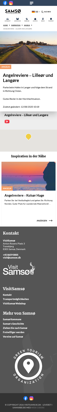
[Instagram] (11, 3)
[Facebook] (5, 3)
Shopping (35, 20)
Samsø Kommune (12, 319)
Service (43, 20)
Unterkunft (8, 20)
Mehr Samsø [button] (32, 3)
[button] (28, 137)
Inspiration (15, 25)
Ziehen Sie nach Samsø (15, 328)
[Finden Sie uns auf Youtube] (7, 121)
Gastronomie (17, 20)
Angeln (27, 25)
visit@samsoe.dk (12, 257)
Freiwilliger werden (13, 332)
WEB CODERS (37, 407)
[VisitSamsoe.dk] (13, 12)
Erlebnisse (26, 20)
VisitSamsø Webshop (14, 303)
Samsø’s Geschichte (13, 323)
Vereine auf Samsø (13, 336)
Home (5, 25)
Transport (51, 20)
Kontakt (7, 294)
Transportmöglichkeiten (16, 299)
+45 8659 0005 (10, 254)
